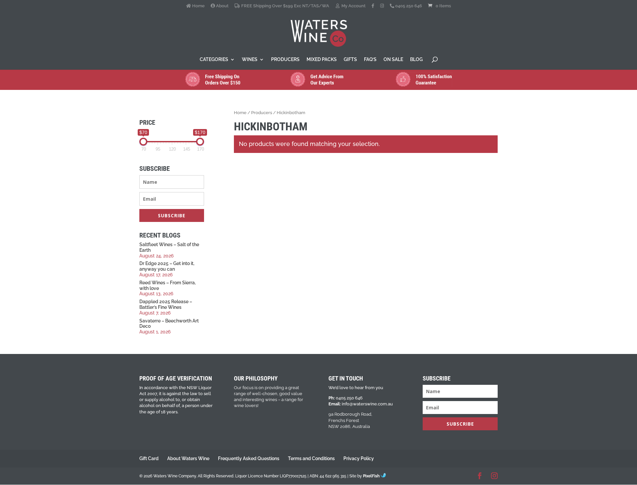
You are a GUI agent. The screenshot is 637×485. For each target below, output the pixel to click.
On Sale (393, 59)
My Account (353, 6)
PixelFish (372, 476)
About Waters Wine (188, 458)
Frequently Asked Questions (248, 458)
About (222, 6)
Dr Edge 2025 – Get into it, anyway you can (166, 266)
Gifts (350, 59)
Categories (214, 59)
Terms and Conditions (311, 458)
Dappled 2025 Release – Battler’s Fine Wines (165, 304)
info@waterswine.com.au (367, 403)
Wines (249, 59)
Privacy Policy (358, 458)
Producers (285, 59)
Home (198, 6)
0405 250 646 (408, 6)
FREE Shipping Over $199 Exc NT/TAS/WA (284, 6)
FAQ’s (370, 59)
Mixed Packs (322, 59)
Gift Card (149, 458)
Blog (416, 59)
